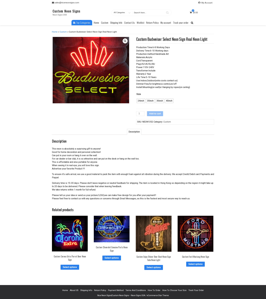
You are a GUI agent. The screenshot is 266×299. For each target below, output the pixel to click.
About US (74, 290)
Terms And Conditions (136, 290)
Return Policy (152, 22)
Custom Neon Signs (66, 10)
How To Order (154, 290)
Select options (70, 267)
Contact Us (129, 22)
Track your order (181, 22)
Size (138, 94)
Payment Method (116, 290)
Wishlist (140, 22)
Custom (104, 22)
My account (166, 22)
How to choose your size (174, 290)
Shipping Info (116, 22)
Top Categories (83, 22)
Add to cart (155, 113)
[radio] (141, 101)
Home (96, 22)
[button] (125, 40)
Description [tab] (134, 131)
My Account (206, 3)
